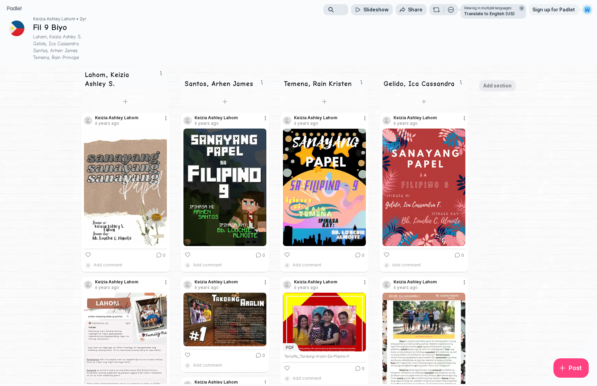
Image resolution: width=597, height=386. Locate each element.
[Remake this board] (436, 9)
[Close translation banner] (521, 8)
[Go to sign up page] (587, 9)
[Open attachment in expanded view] (125, 187)
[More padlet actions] (451, 9)
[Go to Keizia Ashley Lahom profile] (88, 120)
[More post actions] (166, 118)
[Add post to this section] (125, 101)
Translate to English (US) (489, 13)
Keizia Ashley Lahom (54, 19)
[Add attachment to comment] (88, 265)
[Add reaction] (88, 255)
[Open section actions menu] (161, 73)
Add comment (108, 264)
